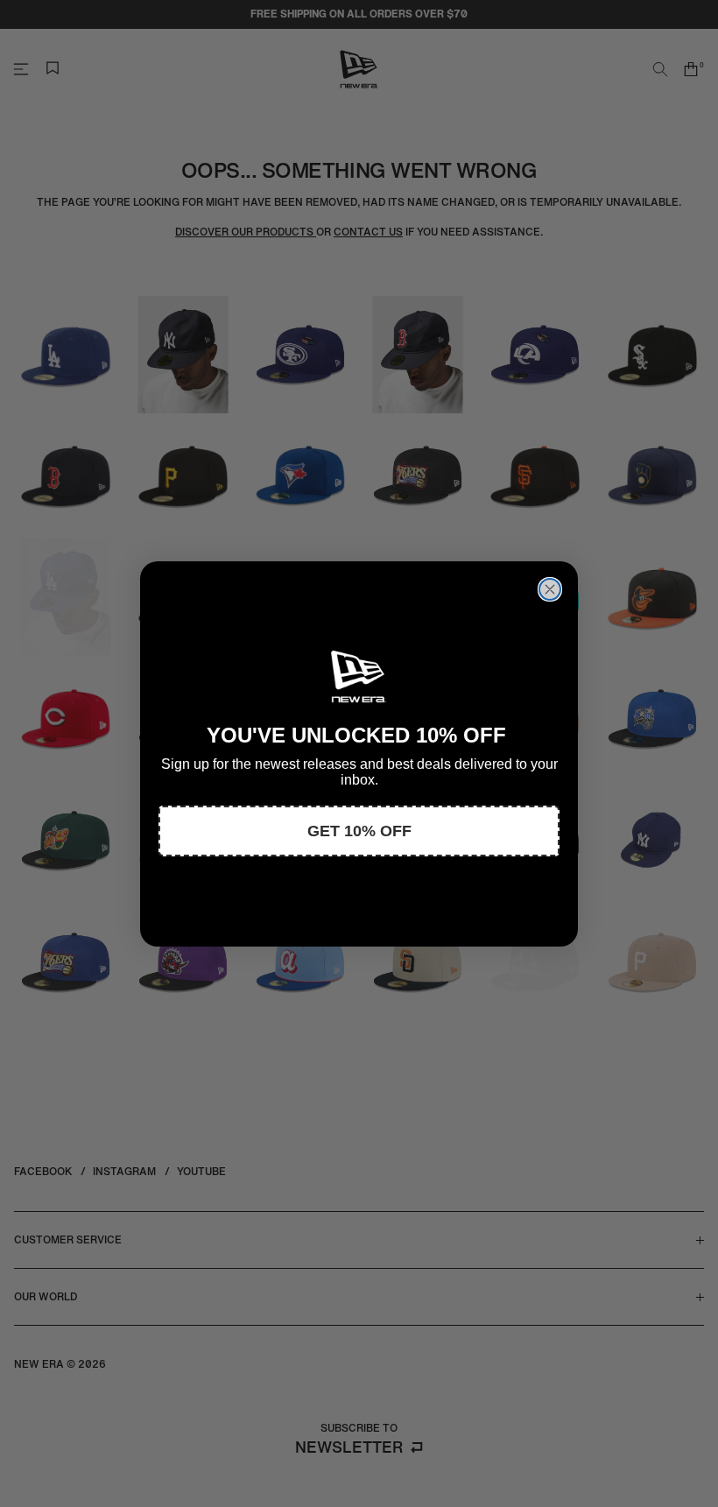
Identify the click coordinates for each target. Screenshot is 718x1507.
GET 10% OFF (359, 831)
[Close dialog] (549, 589)
